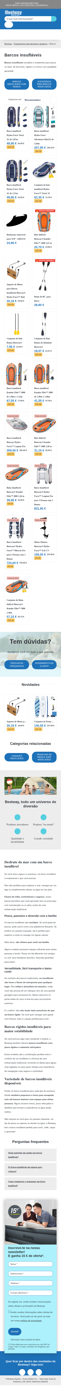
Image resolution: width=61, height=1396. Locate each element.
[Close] (55, 645)
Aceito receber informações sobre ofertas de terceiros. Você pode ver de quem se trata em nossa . (29, 713)
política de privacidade (24, 718)
